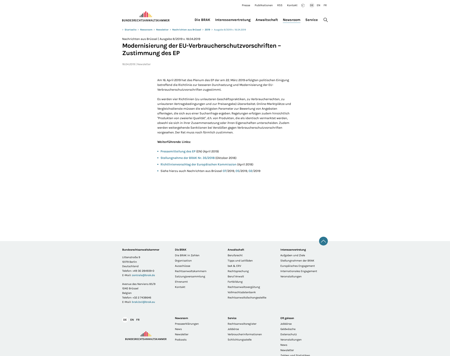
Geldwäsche (287, 329)
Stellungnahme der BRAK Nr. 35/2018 (187, 158)
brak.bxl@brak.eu (143, 302)
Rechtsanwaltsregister (242, 323)
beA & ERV (234, 265)
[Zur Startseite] (146, 16)
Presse (246, 5)
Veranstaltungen (291, 276)
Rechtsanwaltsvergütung (244, 287)
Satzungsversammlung (190, 276)
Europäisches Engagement (297, 265)
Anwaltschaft (236, 249)
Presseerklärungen (187, 323)
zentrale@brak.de (143, 275)
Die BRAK (180, 249)
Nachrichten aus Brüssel (186, 29)
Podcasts (181, 339)
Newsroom (146, 29)
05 (237, 171)
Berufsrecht (235, 255)
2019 (207, 29)
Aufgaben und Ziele (292, 255)
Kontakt (292, 5)
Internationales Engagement (298, 271)
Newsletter (162, 29)
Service (232, 318)
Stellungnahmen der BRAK (297, 260)
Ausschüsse (182, 265)
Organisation (183, 260)
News (178, 329)
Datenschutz (288, 334)
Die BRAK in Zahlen (187, 255)
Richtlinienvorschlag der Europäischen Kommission (198, 164)
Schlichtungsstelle (240, 339)
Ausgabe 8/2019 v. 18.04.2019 (230, 29)
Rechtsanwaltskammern (191, 271)
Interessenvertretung (293, 249)
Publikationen (264, 5)
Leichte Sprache (303, 5)
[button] (204, 19)
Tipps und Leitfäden (240, 260)
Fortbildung (235, 281)
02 (250, 171)
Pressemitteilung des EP (177, 151)
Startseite (130, 29)
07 (224, 171)
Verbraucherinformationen (245, 334)
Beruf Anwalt (236, 276)
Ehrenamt (181, 281)
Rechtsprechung (238, 271)
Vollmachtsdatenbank (242, 292)
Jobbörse (233, 329)
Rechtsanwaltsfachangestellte (247, 297)
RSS (279, 5)
